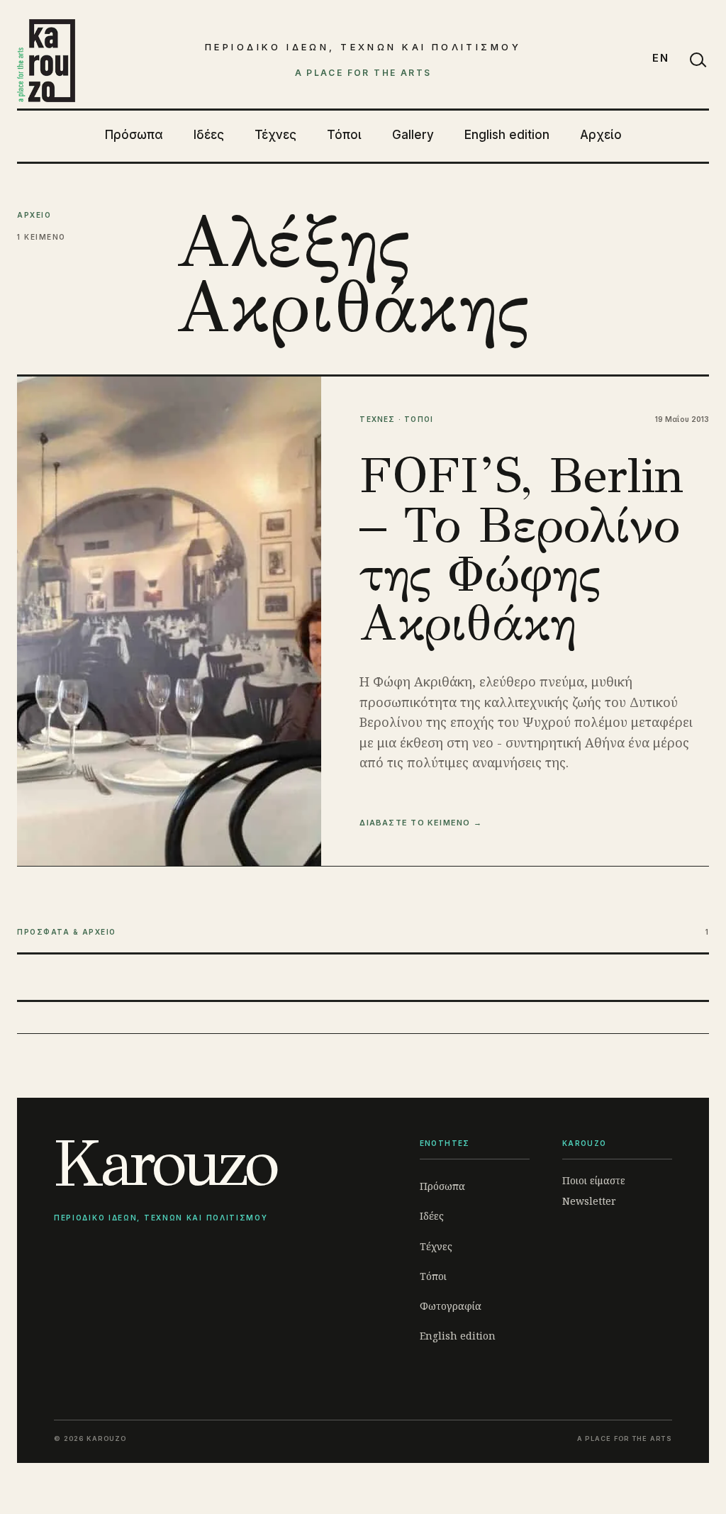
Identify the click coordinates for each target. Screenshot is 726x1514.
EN (660, 58)
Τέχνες (275, 135)
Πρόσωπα (134, 135)
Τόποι (344, 135)
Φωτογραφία (450, 1306)
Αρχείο (601, 135)
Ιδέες (209, 135)
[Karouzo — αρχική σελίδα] (46, 60)
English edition (506, 135)
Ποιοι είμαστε (593, 1180)
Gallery (413, 135)
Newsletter (589, 1201)
